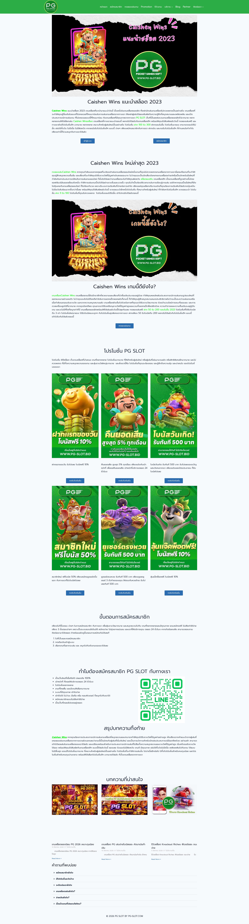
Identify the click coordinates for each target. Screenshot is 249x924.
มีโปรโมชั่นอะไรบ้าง (65, 878)
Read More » (56, 858)
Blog (177, 6)
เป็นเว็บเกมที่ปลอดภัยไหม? (68, 903)
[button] (124, 873)
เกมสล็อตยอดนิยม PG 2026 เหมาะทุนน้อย (73, 844)
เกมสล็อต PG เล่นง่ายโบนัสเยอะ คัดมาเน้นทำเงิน (123, 846)
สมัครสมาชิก (116, 6)
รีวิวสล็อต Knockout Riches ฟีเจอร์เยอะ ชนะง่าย (174, 846)
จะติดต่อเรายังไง (64, 885)
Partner (187, 6)
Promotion (146, 6)
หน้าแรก (103, 6)
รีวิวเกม (158, 6)
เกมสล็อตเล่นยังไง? (65, 891)
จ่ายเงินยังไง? (62, 897)
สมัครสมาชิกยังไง (64, 872)
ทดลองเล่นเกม (131, 6)
